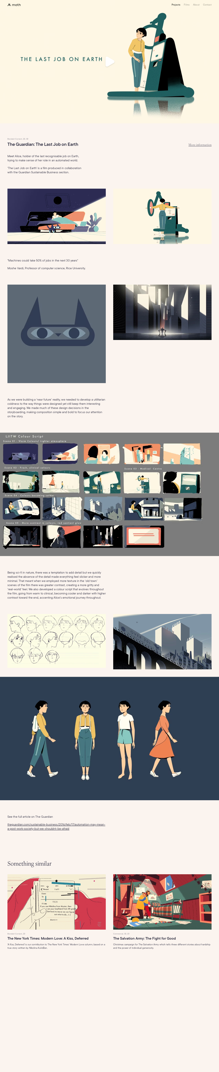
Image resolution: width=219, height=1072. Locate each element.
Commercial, (118, 933)
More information (200, 145)
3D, (125, 933)
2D (24, 933)
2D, (24, 139)
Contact (207, 4)
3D (27, 139)
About (196, 4)
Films (187, 4)
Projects (176, 4)
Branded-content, (14, 139)
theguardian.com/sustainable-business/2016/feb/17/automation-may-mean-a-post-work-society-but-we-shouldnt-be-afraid (56, 826)
